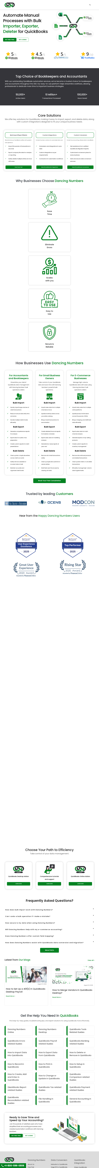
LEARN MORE (18, 883)
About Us (31, 1164)
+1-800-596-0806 (14, 1165)
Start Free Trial (18, 167)
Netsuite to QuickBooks (59, 1164)
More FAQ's (49, 950)
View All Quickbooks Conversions (80, 167)
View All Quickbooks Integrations (49, 167)
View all (91, 960)
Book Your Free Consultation (49, 480)
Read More (10, 996)
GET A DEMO (23, 39)
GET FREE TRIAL (9, 39)
